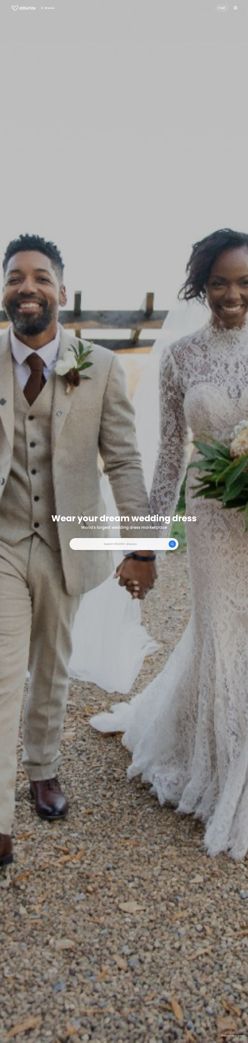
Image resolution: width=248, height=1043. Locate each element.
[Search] (172, 544)
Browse (49, 8)
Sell (223, 8)
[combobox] (124, 544)
